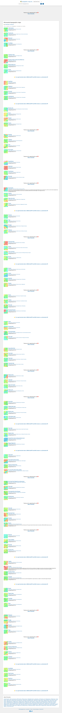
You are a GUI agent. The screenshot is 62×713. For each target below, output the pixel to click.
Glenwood (10, 38)
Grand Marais (11, 161)
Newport (10, 625)
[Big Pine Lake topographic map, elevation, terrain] (6, 413)
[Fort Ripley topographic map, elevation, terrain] (6, 45)
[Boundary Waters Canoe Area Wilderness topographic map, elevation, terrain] (6, 61)
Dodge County (18, 199)
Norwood (10, 91)
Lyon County (18, 145)
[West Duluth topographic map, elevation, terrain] (6, 189)
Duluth (23, 177)
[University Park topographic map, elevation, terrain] (6, 243)
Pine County (18, 412)
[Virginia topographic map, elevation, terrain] (6, 563)
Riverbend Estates (12, 309)
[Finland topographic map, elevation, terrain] (6, 301)
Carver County (18, 92)
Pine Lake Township (23, 412)
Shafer (23, 65)
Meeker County (18, 434)
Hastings (10, 134)
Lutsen (9, 273)
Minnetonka (23, 279)
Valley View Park (11, 198)
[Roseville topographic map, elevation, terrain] (6, 546)
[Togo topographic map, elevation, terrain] (6, 221)
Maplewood (23, 87)
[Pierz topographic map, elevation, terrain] (6, 685)
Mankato (23, 242)
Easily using (31, 77)
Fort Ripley (10, 43)
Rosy (22, 385)
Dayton (9, 123)
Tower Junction (11, 251)
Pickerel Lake (10, 374)
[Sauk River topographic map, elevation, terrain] (6, 83)
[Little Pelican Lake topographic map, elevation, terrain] (6, 418)
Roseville (10, 544)
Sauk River (10, 81)
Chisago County (18, 65)
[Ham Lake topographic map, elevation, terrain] (6, 510)
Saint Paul (23, 354)
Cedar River (10, 454)
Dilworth (10, 534)
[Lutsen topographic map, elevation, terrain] (6, 275)
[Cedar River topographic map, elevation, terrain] (6, 456)
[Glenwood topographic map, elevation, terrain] (6, 40)
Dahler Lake (10, 389)
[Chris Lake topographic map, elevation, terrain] (6, 338)
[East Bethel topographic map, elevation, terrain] (6, 670)
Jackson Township (23, 359)
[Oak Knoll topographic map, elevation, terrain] (6, 280)
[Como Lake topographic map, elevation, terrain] (6, 355)
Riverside (10, 176)
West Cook (22, 497)
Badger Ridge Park (12, 443)
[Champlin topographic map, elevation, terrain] (6, 578)
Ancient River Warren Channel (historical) (16, 438)
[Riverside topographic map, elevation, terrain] (6, 178)
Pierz (9, 683)
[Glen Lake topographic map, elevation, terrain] (6, 306)
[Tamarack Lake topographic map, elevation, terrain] (6, 365)
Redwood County (18, 70)
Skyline (9, 523)
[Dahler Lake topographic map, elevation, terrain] (6, 391)
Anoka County (18, 657)
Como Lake (10, 353)
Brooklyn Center (11, 571)
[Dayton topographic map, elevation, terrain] (6, 125)
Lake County (18, 380)
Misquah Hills (11, 326)
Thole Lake (10, 358)
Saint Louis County (19, 177)
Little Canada (10, 28)
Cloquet (9, 118)
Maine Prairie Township (25, 429)
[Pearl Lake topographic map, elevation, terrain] (6, 430)
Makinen (10, 193)
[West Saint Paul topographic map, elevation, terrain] (6, 515)
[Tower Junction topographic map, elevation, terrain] (6, 253)
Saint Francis (11, 673)
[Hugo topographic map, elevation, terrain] (6, 632)
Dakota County (18, 135)
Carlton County (18, 269)
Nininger (10, 224)
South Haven (10, 171)
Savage (9, 620)
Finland (9, 299)
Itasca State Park (11, 348)
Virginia (9, 561)
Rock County (18, 247)
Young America (23, 92)
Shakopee (10, 615)
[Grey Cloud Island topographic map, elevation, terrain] (6, 333)
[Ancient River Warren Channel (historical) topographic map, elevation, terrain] (6, 440)
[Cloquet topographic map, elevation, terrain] (6, 120)
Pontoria (10, 214)
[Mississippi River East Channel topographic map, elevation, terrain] (6, 493)
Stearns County (18, 167)
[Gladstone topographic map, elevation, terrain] (6, 88)
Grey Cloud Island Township (27, 332)
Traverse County (18, 439)
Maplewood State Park (12, 464)
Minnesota (14, 55)
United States (10, 55)
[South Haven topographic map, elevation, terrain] (6, 173)
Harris (9, 112)
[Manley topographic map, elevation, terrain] (6, 248)
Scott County (18, 359)
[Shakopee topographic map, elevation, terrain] (6, 617)
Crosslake (10, 598)
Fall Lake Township (23, 380)
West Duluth (10, 187)
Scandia (9, 641)
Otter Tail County (18, 465)
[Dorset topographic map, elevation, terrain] (6, 258)
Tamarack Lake (11, 363)
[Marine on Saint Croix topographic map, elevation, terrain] (6, 648)
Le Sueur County (18, 150)
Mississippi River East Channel (14, 491)
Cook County (18, 162)
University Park (11, 241)
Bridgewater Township (24, 204)
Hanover (10, 651)
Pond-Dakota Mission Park (13, 459)
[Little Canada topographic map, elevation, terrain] (6, 30)
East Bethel (10, 668)
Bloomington (24, 460)
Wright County (18, 172)
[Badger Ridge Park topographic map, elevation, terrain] (6, 445)
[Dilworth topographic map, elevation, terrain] (6, 536)
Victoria (22, 364)
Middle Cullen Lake (12, 406)
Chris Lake (10, 336)
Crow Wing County (19, 390)
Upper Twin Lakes (11, 384)
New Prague (10, 149)
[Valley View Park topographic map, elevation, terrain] (6, 200)
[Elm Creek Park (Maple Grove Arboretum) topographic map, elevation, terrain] (6, 483)
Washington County (19, 332)
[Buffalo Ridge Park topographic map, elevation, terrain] (6, 66)
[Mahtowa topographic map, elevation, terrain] (6, 231)
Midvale (9, 283)
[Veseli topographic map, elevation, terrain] (6, 323)
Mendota (10, 518)
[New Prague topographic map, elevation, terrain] (6, 151)
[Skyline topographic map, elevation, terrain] (6, 525)
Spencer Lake (11, 433)
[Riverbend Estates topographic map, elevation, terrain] (6, 311)
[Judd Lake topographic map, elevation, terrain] (6, 381)
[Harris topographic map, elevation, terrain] (6, 114)
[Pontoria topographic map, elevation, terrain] (6, 216)
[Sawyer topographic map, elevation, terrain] (6, 270)
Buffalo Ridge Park (12, 64)
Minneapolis (23, 97)
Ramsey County (18, 87)
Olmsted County (18, 402)
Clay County (18, 535)
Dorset (9, 256)
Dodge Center (23, 199)
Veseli (9, 321)
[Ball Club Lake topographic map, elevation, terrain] (6, 498)
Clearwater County (19, 349)
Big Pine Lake (10, 411)
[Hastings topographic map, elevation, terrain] (6, 136)
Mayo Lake (10, 486)
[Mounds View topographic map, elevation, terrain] (6, 551)
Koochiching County (19, 140)
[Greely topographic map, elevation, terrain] (6, 296)
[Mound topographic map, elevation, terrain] (6, 590)
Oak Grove (10, 678)
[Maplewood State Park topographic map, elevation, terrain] (6, 466)
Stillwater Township (25, 470)
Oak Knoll (10, 278)
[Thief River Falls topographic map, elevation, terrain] (6, 56)
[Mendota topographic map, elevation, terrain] (6, 520)
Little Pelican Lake (11, 416)
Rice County (18, 204)
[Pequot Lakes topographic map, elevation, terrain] (6, 595)
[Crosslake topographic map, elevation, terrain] (6, 600)
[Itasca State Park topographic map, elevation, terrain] (6, 350)
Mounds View (11, 549)
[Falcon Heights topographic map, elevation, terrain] (6, 541)
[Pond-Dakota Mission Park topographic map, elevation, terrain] (6, 461)
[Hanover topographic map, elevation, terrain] (6, 653)
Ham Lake (10, 508)
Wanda (9, 69)
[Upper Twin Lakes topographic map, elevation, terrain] (6, 386)
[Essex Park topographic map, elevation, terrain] (6, 403)
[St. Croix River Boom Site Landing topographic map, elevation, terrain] (6, 471)
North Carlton (23, 269)
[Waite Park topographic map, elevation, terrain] (6, 168)
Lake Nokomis (11, 96)
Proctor (9, 566)
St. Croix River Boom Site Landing (14, 469)
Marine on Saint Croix (12, 646)
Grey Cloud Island (11, 331)
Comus (9, 203)
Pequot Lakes (24, 407)
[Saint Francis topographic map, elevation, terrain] (6, 675)
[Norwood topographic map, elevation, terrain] (6, 93)
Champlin (10, 576)
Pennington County (19, 55)
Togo (9, 219)
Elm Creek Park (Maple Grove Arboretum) (16, 481)
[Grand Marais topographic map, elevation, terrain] (6, 163)
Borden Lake (10, 107)
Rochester (23, 402)
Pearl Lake (10, 428)
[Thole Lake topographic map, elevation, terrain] (6, 360)
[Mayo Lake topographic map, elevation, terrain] (6, 488)
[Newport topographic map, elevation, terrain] (6, 627)
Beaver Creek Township (24, 247)
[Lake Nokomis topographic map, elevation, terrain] (6, 98)
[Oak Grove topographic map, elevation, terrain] (6, 680)
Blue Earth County (19, 242)
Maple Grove (24, 482)
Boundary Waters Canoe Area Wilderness (16, 59)
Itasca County (18, 385)
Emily (23, 390)
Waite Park (10, 166)
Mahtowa (10, 230)
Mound (9, 588)
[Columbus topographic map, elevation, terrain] (6, 658)
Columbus (10, 656)
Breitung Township (25, 252)
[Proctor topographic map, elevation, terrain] (6, 568)
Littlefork (10, 139)
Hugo (9, 630)
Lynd (9, 144)
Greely (9, 294)
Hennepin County (18, 97)
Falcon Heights (11, 539)
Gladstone (10, 86)
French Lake (10, 33)
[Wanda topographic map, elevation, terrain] (6, 71)
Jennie (29, 434)
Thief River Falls (11, 54)
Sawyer (9, 268)
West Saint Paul (11, 513)
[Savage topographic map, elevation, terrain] (6, 622)
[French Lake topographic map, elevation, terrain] (6, 35)
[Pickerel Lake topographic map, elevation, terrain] (6, 376)
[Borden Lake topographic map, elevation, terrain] (6, 109)
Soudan (29, 252)
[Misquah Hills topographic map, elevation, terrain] (6, 328)
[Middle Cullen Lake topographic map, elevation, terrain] (6, 408)
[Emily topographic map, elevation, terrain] (6, 605)
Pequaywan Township (25, 337)
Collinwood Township (24, 434)
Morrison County (18, 684)
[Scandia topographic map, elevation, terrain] (6, 643)
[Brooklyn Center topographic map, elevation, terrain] (6, 573)
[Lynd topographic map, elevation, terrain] (6, 146)
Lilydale (22, 375)
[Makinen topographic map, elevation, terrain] (6, 195)
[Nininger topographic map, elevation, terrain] (6, 226)
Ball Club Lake (11, 496)
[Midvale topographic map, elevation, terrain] (6, 285)
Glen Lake (10, 304)
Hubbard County (18, 257)
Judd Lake (10, 379)
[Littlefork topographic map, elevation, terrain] (6, 141)
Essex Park (10, 401)
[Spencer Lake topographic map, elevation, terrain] (6, 435)
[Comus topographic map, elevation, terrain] (6, 205)
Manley (9, 246)
